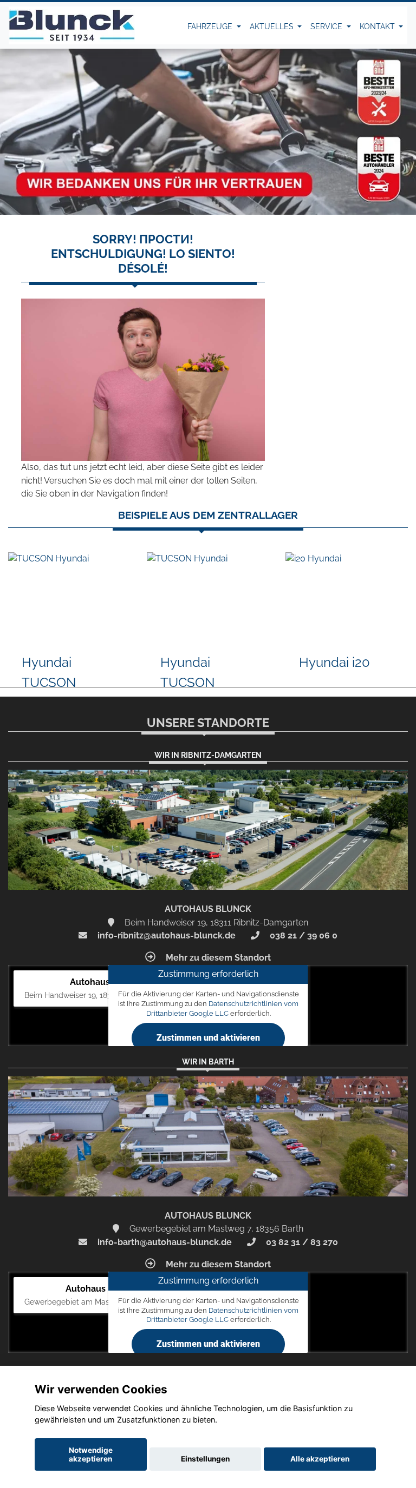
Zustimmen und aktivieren (208, 1038)
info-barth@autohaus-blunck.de (163, 1242)
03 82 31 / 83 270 (301, 1242)
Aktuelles (273, 26)
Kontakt (378, 26)
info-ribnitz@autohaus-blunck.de (165, 935)
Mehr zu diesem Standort (217, 958)
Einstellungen (205, 1458)
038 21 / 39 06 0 (302, 935)
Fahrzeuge (211, 26)
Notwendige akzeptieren (91, 1454)
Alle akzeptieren (319, 1458)
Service (327, 26)
